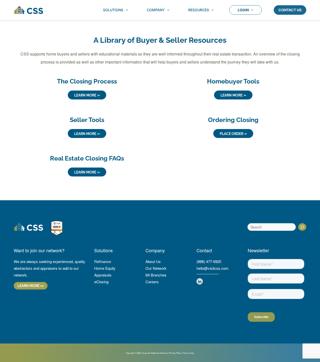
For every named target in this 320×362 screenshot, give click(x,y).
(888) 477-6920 (208, 261)
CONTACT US (290, 10)
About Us (153, 261)
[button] (125, 10)
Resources (198, 10)
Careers (152, 281)
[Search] (302, 227)
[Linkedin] (199, 281)
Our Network (156, 268)
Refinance (102, 261)
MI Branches (156, 275)
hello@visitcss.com (212, 268)
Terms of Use (188, 353)
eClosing (101, 281)
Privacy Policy (175, 353)
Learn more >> (31, 286)
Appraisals (103, 275)
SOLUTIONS (113, 10)
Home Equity (105, 268)
